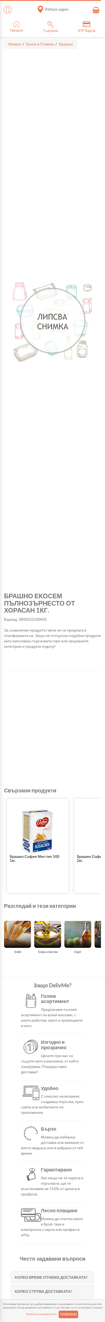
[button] (37, 858)
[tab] (52, 1277)
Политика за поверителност (41, 1314)
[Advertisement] (52, 729)
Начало (14, 44)
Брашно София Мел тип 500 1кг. (34, 858)
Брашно (66, 44)
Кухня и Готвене (40, 44)
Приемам (68, 1314)
